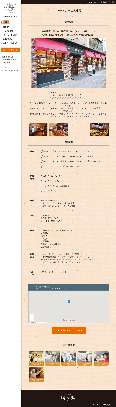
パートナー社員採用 (10, 35)
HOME (90, 2)
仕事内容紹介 (8, 39)
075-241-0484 (47, 272)
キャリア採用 (8, 31)
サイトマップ (7, 67)
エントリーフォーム (10, 50)
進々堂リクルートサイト (10, 9)
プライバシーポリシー (10, 70)
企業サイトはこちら (10, 43)
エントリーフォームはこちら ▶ (69, 330)
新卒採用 (6, 27)
